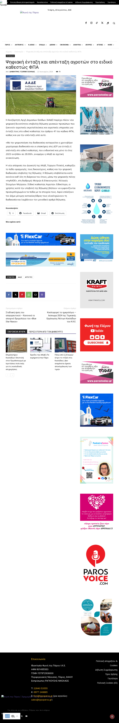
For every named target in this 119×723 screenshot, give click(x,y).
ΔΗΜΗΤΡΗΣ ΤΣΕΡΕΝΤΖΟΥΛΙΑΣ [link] (22, 71)
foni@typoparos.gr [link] (43, 696)
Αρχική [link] (9, 51)
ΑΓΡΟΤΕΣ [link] (29, 277)
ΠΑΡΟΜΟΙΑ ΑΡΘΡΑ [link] (16, 332)
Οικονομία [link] (18, 51)
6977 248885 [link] (41, 692)
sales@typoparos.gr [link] (41, 699)
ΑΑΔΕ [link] (20, 277)
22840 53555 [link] (41, 688)
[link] (3, 3)
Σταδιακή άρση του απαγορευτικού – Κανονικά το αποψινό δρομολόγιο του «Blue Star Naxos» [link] (21, 317)
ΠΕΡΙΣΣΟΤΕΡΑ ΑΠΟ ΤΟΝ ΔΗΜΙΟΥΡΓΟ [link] (46, 332)
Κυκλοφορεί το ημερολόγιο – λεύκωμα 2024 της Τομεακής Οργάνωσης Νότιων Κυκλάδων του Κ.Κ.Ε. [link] (61, 317)
